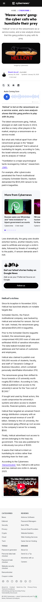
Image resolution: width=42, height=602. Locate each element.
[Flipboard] (25, 581)
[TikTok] (21, 581)
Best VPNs (25, 525)
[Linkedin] (16, 581)
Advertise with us (27, 558)
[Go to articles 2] (7, 230)
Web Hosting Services (29, 537)
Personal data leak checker (9, 555)
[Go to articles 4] (11, 230)
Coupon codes (7, 576)
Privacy (4, 529)
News (4, 517)
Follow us (21, 285)
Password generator (9, 550)
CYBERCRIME (23, 10)
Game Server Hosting (29, 541)
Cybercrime (8, 226)
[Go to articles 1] (5, 230)
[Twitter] (3, 581)
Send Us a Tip (26, 554)
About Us (24, 550)
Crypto (4, 533)
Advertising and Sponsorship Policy (13, 591)
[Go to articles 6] (15, 230)
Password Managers (28, 521)
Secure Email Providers (29, 529)
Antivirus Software (27, 517)
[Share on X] (8, 85)
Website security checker (8, 567)
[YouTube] (12, 581)
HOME (13, 10)
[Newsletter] (30, 581)
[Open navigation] (4, 3)
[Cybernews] (21, 3)
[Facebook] (7, 581)
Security (5, 525)
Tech (4, 541)
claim (4, 167)
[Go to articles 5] (13, 230)
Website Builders (27, 533)
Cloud (4, 537)
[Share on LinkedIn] (18, 85)
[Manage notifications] (36, 596)
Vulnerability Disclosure (9, 593)
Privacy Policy (32, 587)
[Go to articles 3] (9, 230)
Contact (12, 587)
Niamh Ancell (13, 72)
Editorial (5, 521)
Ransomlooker (9, 465)
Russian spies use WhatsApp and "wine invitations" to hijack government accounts (17, 219)
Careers (24, 562)
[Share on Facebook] (13, 85)
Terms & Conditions (8, 589)
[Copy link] (3, 85)
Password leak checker (7, 561)
